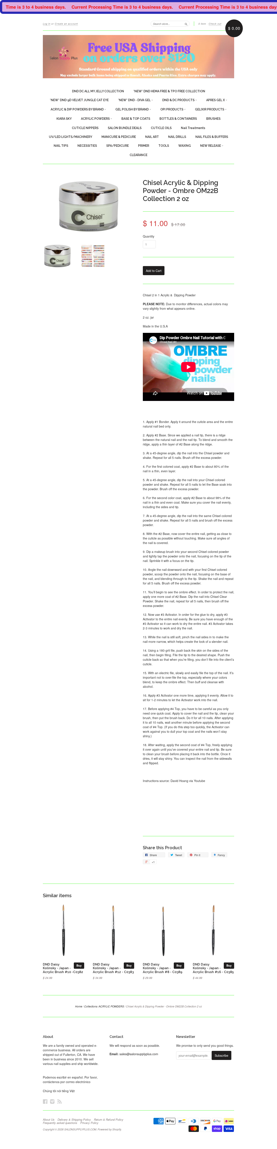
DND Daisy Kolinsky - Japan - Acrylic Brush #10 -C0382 (63, 968)
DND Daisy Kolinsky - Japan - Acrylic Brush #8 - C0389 (162, 968)
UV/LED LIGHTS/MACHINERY (70, 137)
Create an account (66, 23)
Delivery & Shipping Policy (74, 1119)
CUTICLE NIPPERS (85, 128)
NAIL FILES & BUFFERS (211, 137)
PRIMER (143, 145)
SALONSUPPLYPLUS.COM (80, 1129)
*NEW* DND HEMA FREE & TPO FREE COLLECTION (169, 91)
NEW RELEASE (211, 145)
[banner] (138, 56)
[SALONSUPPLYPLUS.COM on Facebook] (45, 1101)
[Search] (186, 23)
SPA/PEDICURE (117, 145)
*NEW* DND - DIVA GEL (134, 100)
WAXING (184, 145)
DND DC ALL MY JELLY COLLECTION (98, 91)
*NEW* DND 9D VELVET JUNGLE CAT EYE (79, 100)
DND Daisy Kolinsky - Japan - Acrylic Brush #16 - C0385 (213, 968)
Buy (79, 965)
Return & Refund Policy (108, 1119)
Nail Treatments (193, 128)
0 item (202, 23)
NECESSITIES (87, 145)
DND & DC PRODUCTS (178, 100)
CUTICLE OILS (161, 128)
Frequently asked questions (60, 1122)
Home (78, 1006)
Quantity (148, 236)
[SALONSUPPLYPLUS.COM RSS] (59, 1101)
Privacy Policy (89, 1122)
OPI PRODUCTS (172, 109)
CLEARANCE (138, 155)
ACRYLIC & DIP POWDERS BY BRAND (77, 109)
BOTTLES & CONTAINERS (178, 118)
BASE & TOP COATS (135, 118)
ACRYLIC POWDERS (95, 118)
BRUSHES (213, 118)
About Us (49, 1119)
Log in (46, 23)
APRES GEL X (215, 100)
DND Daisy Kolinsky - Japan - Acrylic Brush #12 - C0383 (113, 968)
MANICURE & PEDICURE (118, 137)
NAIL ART (152, 137)
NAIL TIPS (61, 145)
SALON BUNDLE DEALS (125, 128)
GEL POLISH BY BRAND (132, 109)
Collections (90, 1006)
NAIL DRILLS (177, 137)
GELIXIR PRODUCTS (210, 109)
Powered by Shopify (109, 1129)
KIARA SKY (64, 118)
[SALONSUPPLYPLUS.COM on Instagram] (52, 1101)
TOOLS (163, 145)
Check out (215, 23)
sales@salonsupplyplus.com (138, 1054)
